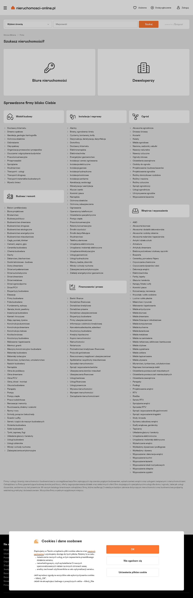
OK (132, 549)
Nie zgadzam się (133, 561)
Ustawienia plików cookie (133, 572)
